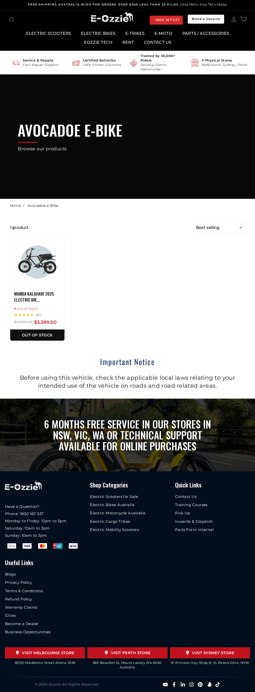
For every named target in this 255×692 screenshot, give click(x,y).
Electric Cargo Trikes (110, 521)
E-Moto (163, 33)
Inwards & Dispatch (194, 521)
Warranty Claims (21, 607)
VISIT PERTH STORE (131, 652)
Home (15, 205)
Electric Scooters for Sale (114, 496)
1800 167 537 (167, 20)
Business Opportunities (28, 632)
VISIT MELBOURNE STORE (48, 652)
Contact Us (157, 42)
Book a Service (206, 19)
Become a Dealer (22, 623)
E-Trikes (134, 33)
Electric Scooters (48, 33)
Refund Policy (18, 599)
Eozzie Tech (98, 42)
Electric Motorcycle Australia (117, 513)
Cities (10, 615)
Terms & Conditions (24, 590)
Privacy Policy (18, 582)
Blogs (10, 574)
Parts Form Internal (194, 529)
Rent (128, 42)
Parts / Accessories (205, 33)
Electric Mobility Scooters (114, 529)
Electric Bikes (98, 33)
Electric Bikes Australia (112, 504)
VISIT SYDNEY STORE (213, 652)
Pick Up (182, 513)
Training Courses (191, 504)
